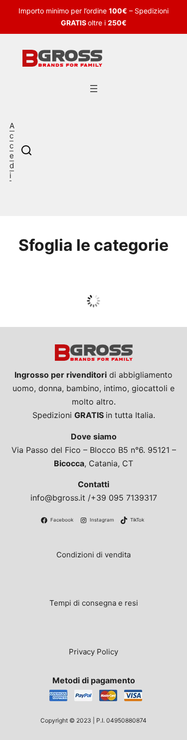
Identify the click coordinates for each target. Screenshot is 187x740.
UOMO (93, 287)
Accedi (11, 150)
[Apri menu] (94, 89)
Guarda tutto (93, 307)
